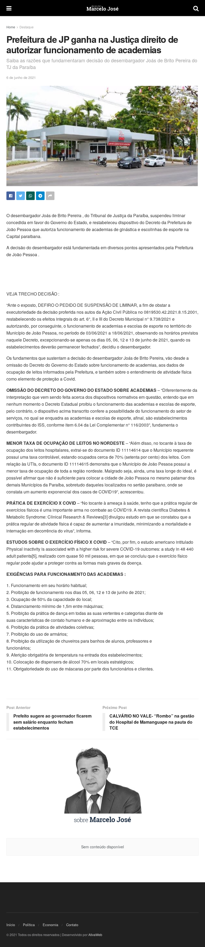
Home (10, 27)
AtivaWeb (95, 934)
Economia (50, 924)
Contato (72, 924)
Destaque (26, 27)
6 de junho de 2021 (21, 77)
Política (29, 924)
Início (10, 924)
